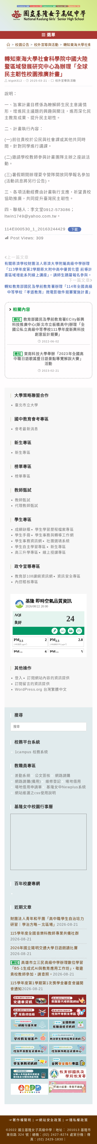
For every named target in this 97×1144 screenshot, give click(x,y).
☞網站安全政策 (48, 1120)
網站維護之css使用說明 (35, 793)
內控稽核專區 (26, 582)
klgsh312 (15, 80)
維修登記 (53, 781)
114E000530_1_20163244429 (35, 229)
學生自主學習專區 (30, 547)
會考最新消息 (26, 429)
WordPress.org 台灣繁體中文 (41, 689)
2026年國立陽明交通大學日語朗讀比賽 (44, 948)
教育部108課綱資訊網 (34, 576)
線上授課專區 (54, 552)
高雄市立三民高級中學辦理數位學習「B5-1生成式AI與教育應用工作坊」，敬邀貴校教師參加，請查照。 (46, 968)
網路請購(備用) (28, 781)
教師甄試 (22, 500)
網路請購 (63, 776)
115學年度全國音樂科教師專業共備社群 (44, 933)
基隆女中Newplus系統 (66, 787)
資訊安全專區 (69, 576)
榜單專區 (22, 476)
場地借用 (73, 781)
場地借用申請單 (28, 787)
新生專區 (22, 452)
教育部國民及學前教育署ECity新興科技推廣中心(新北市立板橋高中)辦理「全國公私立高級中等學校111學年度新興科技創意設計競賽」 (48, 326)
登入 (19, 678)
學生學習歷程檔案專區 (54, 529)
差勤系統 (22, 776)
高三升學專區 (26, 552)
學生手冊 (22, 535)
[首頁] (8, 45)
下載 (74, 229)
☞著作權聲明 (20, 1120)
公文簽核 (43, 776)
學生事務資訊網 (28, 541)
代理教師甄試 (26, 506)
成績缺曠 (22, 529)
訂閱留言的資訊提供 (32, 684)
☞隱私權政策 (76, 1120)
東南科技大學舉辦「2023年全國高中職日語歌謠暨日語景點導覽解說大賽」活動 (49, 359)
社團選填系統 (58, 541)
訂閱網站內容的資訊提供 (48, 678)
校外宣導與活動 (65, 80)
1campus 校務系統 (31, 752)
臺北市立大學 (26, 405)
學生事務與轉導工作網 (54, 535)
